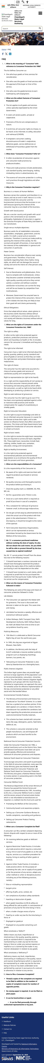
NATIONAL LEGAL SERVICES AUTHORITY (32, 6)
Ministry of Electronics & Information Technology (20, 1049)
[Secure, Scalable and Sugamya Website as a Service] (7, 1058)
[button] (40, 13)
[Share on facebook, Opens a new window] (3, 54)
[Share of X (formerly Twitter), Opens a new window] (6, 54)
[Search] (40, 28)
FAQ (5, 1033)
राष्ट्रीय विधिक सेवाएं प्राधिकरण (13, 6)
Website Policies (10, 1025)
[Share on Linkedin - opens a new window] (10, 54)
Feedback (7, 1021)
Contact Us (8, 1029)
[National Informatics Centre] (24, 1058)
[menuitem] (18, 2)
